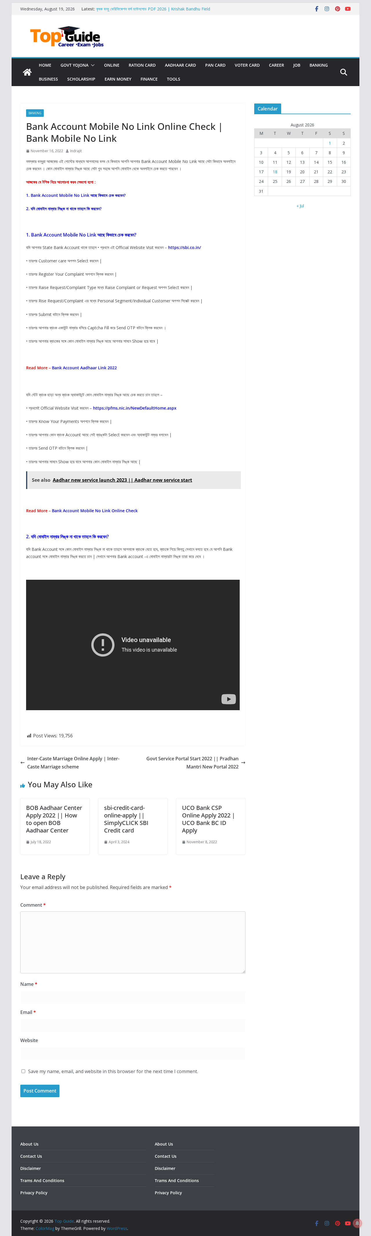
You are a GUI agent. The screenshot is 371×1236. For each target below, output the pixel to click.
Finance (149, 79)
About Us (29, 1144)
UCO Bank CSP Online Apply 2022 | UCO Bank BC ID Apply (208, 819)
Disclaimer (30, 1168)
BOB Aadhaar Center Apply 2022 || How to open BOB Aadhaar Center (54, 819)
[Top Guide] (27, 72)
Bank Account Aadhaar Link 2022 (84, 367)
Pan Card (215, 65)
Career (276, 65)
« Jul (300, 205)
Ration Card (142, 65)
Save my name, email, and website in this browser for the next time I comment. (113, 1071)
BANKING (34, 113)
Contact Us (31, 1156)
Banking (319, 65)
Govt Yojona (74, 65)
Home (45, 65)
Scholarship (81, 79)
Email (28, 1012)
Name (28, 984)
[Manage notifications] (357, 1223)
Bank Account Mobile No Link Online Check (95, 510)
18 (275, 172)
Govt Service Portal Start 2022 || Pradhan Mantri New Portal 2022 (192, 762)
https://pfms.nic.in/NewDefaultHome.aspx (135, 408)
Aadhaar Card (180, 65)
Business (48, 79)
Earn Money (118, 79)
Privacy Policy (34, 1192)
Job (296, 65)
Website (29, 1040)
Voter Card (247, 65)
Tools (173, 79)
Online (111, 65)
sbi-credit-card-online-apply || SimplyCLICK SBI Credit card (126, 819)
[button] (91, 65)
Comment (33, 905)
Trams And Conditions (42, 1180)
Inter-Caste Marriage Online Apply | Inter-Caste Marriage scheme (73, 762)
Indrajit (76, 150)
